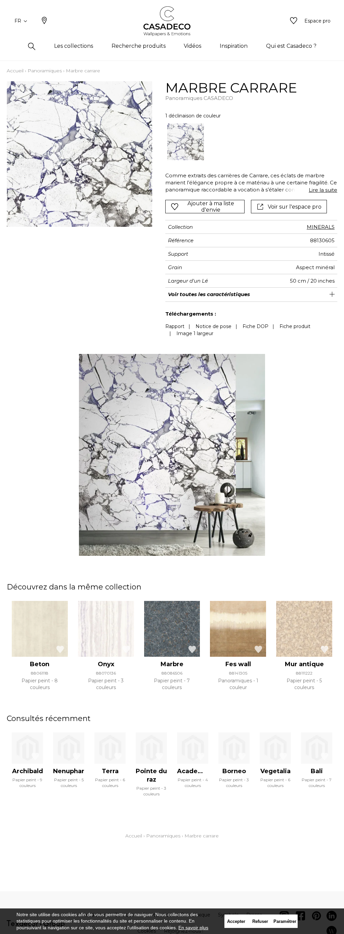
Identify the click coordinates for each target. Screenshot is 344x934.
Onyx (106, 664)
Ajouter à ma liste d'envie (210, 206)
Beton (39, 664)
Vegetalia (275, 771)
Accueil (15, 71)
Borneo (234, 771)
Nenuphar (68, 771)
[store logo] (172, 21)
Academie (193, 771)
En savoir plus (193, 927)
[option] (185, 141)
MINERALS (321, 227)
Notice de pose (213, 326)
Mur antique (304, 664)
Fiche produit (295, 326)
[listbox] (248, 141)
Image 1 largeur (194, 333)
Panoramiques (45, 71)
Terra (110, 771)
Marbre (172, 664)
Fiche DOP (255, 326)
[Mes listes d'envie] (294, 21)
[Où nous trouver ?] (44, 21)
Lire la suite (323, 190)
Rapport (174, 326)
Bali (317, 771)
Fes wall (238, 664)
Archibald (27, 771)
